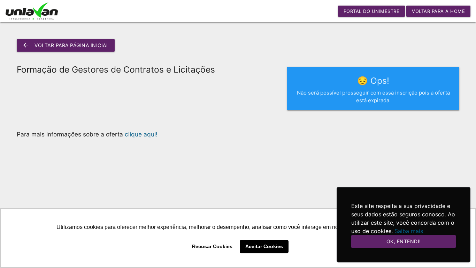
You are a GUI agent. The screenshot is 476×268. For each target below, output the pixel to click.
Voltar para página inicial (65, 45)
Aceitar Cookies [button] (264, 246)
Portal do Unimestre (372, 11)
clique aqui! (141, 134)
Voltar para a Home (438, 11)
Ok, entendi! (403, 241)
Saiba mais (408, 231)
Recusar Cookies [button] (212, 246)
